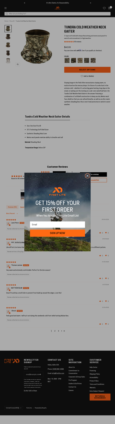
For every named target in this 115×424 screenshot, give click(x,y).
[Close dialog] (87, 176)
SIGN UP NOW (57, 233)
